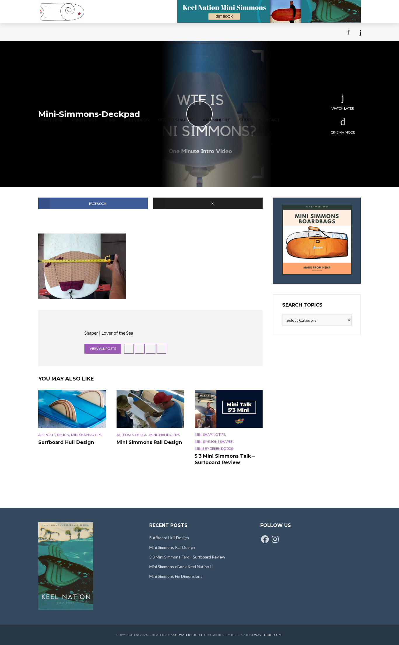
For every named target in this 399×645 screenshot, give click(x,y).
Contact (269, 119)
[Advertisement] (161, 67)
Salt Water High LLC (189, 635)
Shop (245, 119)
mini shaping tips (86, 435)
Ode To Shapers (176, 119)
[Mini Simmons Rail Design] (150, 409)
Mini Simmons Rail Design (149, 442)
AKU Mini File (216, 119)
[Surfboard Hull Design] (72, 409)
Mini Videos (136, 119)
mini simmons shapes (214, 441)
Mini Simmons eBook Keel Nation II (181, 566)
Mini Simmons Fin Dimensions (175, 576)
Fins (110, 119)
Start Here (50, 119)
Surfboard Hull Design (66, 442)
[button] (82, 266)
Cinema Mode (343, 132)
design (63, 435)
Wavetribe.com (268, 635)
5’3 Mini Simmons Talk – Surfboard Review (225, 459)
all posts (46, 435)
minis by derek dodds (214, 448)
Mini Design (85, 119)
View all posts (103, 348)
